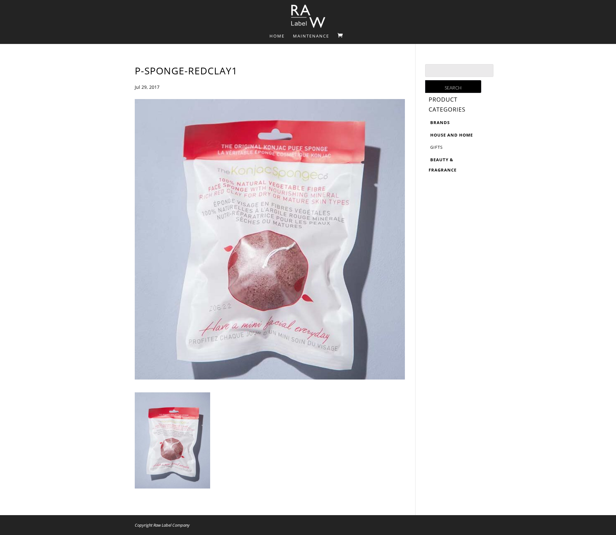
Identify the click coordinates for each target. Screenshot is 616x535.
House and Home (451, 135)
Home (277, 36)
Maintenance (311, 36)
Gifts (436, 147)
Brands (440, 122)
